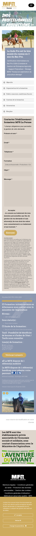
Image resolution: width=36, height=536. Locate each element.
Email (6, 143)
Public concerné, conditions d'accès (19, 94)
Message (8, 179)
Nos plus (9, 111)
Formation (8, 161)
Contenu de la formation (15, 100)
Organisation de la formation (17, 88)
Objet (6, 170)
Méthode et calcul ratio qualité (15, 496)
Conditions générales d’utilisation (17, 493)
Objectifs (9, 82)
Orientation (10, 106)
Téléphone (8, 152)
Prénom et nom (10, 133)
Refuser (17, 520)
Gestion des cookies (23, 490)
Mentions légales (9, 485)
